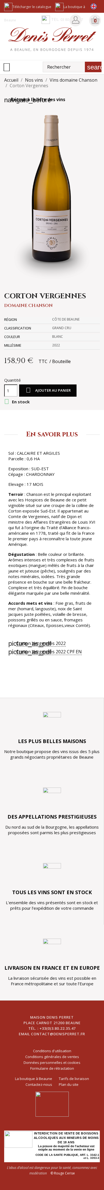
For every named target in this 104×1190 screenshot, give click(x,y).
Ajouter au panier (48, 390)
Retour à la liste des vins (34, 99)
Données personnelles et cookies (52, 1062)
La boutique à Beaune (33, 1078)
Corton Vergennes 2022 (41, 643)
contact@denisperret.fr (58, 1033)
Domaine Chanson (28, 305)
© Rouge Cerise (62, 1173)
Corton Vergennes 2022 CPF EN (49, 652)
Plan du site (68, 1084)
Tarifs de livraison (74, 1078)
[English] (93, 6)
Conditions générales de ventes (52, 1056)
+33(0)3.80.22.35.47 (58, 1028)
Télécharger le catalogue (31, 6)
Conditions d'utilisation (52, 1050)
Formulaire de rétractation (52, 1068)
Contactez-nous (39, 1084)
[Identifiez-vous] (75, 20)
